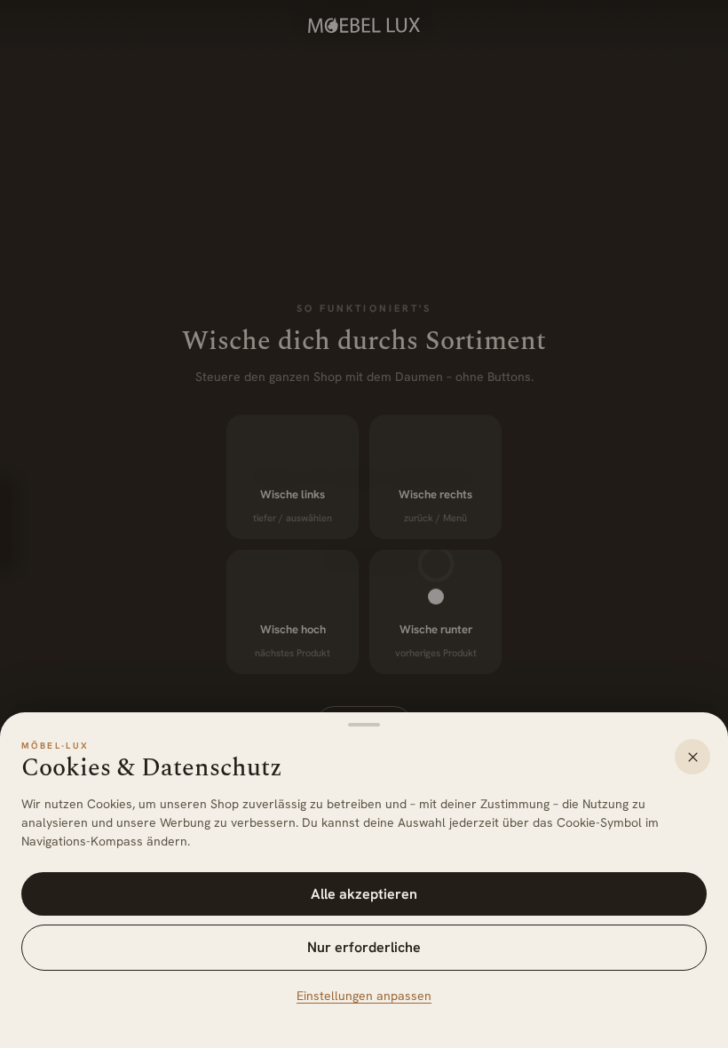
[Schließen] (692, 756)
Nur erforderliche (364, 947)
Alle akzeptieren (364, 894)
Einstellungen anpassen (364, 996)
